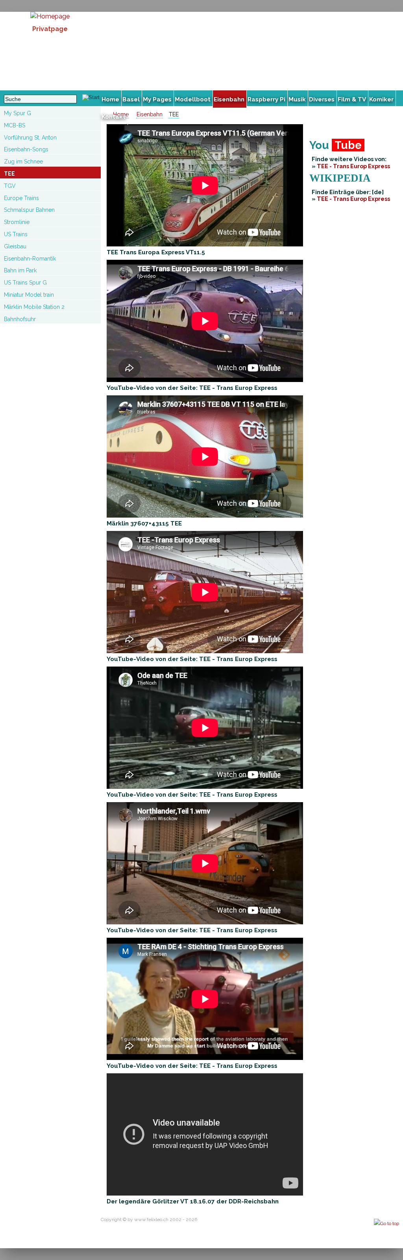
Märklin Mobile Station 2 (34, 307)
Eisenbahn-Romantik (30, 258)
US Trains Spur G (25, 282)
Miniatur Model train (29, 295)
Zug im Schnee (23, 161)
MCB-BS (14, 125)
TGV (10, 186)
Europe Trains (21, 198)
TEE (9, 174)
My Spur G (17, 113)
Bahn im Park (20, 270)
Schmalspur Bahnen (29, 210)
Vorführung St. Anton (30, 137)
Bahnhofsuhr (20, 319)
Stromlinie (17, 222)
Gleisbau (15, 246)
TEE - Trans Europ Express (353, 166)
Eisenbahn (150, 114)
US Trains (16, 234)
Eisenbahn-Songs (26, 149)
